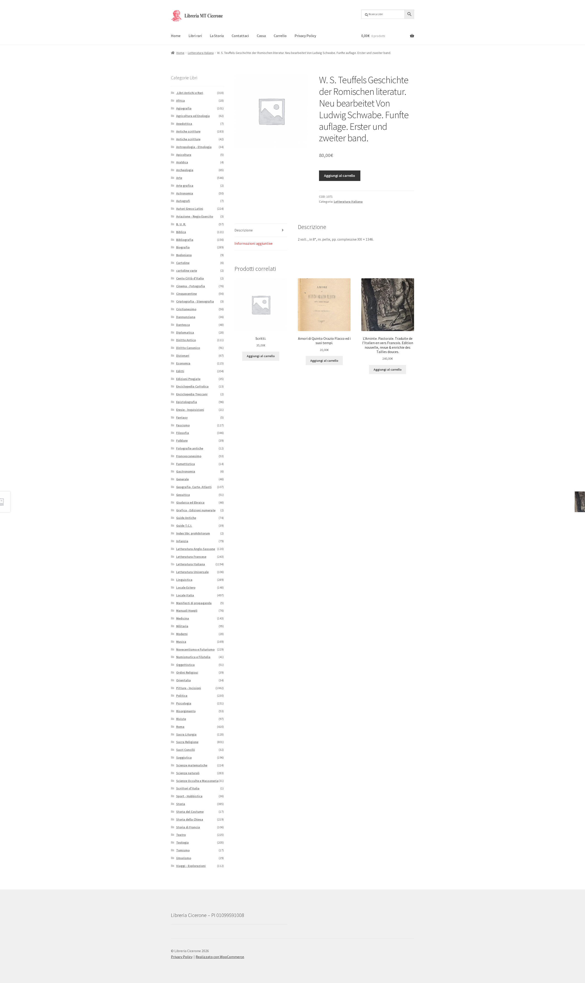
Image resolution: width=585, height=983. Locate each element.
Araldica (182, 162)
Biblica (181, 232)
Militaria (182, 626)
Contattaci (240, 35)
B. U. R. (181, 224)
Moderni (182, 634)
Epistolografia (186, 402)
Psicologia (183, 703)
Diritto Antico (186, 340)
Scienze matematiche (191, 765)
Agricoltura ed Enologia (193, 116)
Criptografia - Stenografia (195, 301)
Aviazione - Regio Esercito (194, 216)
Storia (180, 804)
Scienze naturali (187, 773)
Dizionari (182, 355)
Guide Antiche (186, 518)
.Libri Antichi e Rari (189, 93)
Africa (180, 100)
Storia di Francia (188, 827)
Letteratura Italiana (201, 53)
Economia (183, 363)
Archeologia (184, 170)
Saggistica (184, 757)
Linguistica (184, 580)
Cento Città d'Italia (190, 278)
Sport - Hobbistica (189, 796)
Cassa (261, 35)
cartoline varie (186, 270)
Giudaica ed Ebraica (190, 502)
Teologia (182, 842)
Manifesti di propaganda (194, 603)
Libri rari (195, 35)
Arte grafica (184, 185)
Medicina (182, 618)
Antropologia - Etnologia (194, 147)
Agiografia (183, 108)
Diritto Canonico (188, 348)
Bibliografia (184, 240)
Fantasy (182, 417)
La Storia (217, 35)
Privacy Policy (305, 35)
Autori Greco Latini (189, 209)
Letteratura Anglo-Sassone (195, 549)
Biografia (183, 247)
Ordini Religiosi (187, 672)
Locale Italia (185, 595)
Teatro (181, 835)
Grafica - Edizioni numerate (195, 510)
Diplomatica (185, 332)
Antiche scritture (188, 131)
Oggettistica (185, 665)
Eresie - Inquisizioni (190, 410)
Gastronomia (185, 471)
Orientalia (183, 680)
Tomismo (183, 850)
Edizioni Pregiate (188, 379)
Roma (180, 727)
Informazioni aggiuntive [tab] (253, 243)
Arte (179, 178)
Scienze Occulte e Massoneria (197, 781)
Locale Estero (185, 587)
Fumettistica (185, 464)
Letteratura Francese (191, 557)
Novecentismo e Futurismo (195, 649)
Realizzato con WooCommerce (220, 956)
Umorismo (183, 858)
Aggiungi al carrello (339, 175)
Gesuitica (183, 495)
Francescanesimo (188, 456)
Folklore (182, 440)
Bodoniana (184, 255)
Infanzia (182, 541)
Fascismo (183, 425)
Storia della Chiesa (189, 819)
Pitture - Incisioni (188, 688)
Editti (180, 371)
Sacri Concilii (185, 750)
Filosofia (182, 433)
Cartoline (182, 263)
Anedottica (184, 124)
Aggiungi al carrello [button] (261, 356)
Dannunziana (185, 317)
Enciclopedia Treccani (191, 394)
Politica (181, 695)
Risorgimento (186, 711)
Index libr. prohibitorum (193, 533)
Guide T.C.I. (184, 525)
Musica (181, 642)
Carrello (280, 35)
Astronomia (184, 193)
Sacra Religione (187, 742)
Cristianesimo (186, 309)
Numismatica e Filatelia (193, 657)
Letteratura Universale (192, 572)
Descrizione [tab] (243, 230)
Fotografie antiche (189, 448)
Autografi (183, 201)
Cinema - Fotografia (190, 286)
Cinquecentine (186, 294)
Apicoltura (183, 155)
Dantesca (183, 325)
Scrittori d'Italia (187, 788)
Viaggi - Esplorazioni (191, 866)
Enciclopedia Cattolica (192, 386)
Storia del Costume (190, 812)
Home (176, 35)
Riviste (181, 719)
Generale (182, 479)
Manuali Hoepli (186, 610)
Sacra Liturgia (186, 734)
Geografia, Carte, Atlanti (194, 487)
